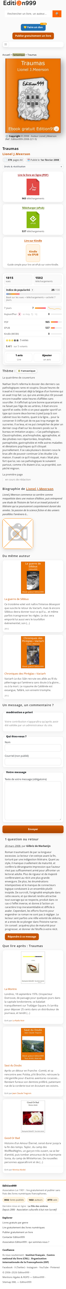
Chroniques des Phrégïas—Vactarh (25, 673)
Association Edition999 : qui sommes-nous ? (25, 1241)
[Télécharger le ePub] (33, 219)
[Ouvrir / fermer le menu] (5, 44)
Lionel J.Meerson (16, 154)
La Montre (10, 989)
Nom (7, 742)
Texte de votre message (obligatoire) (26, 779)
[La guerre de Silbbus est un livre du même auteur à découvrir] (33, 577)
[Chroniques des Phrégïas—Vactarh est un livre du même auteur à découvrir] (33, 652)
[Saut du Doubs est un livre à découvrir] (33, 1044)
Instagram (32, 1267)
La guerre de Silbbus (16, 599)
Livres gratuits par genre (15, 1222)
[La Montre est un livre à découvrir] (33, 967)
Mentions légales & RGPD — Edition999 (23, 1276)
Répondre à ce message (22, 936)
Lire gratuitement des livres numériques (23, 1227)
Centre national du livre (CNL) (28, 1256)
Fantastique (19, 54)
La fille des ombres (38, 1206)
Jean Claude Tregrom (21, 1093)
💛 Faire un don (33, 27)
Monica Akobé (18, 1169)
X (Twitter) (20, 1267)
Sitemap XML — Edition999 (16, 1281)
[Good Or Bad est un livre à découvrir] (33, 1116)
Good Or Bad (12, 1138)
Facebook (7, 1267)
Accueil (6, 54)
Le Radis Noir (18, 1020)
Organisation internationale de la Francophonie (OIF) (25, 1260)
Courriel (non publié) (17, 756)
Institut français (35, 1254)
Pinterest (55, 1267)
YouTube (44, 1267)
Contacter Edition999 (13, 1237)
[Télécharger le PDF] (33, 187)
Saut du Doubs (13, 1065)
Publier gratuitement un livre (33, 35)
